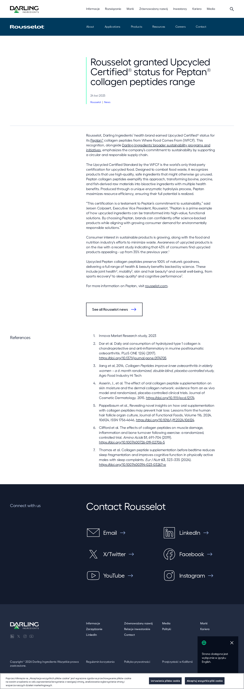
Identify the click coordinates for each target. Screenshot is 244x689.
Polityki (166, 629)
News (107, 102)
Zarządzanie (94, 629)
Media (166, 623)
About (90, 26)
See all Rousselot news (110, 309)
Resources (158, 26)
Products (136, 26)
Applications (112, 26)
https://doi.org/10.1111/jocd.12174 (170, 398)
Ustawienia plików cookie (165, 681)
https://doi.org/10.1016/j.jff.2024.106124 (165, 420)
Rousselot (95, 102)
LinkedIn (91, 634)
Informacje (93, 623)
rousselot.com (156, 286)
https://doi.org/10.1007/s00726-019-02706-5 (132, 442)
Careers (180, 26)
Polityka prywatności (137, 661)
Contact (201, 26)
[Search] (232, 9)
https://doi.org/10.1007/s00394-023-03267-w (132, 465)
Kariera (205, 629)
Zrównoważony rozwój (138, 623)
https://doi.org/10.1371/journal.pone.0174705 (132, 358)
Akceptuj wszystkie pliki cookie (205, 681)
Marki (204, 623)
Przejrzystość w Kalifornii (177, 661)
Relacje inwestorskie (137, 629)
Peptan (96, 140)
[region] (122, 681)
